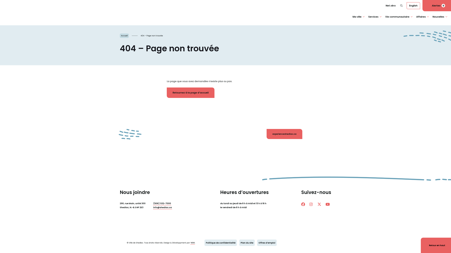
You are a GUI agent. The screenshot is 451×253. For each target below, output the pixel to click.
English (413, 5)
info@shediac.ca (162, 207)
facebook (304, 204)
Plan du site (247, 242)
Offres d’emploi (267, 242)
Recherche (401, 5)
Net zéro (391, 5)
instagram (312, 204)
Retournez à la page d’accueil (191, 92)
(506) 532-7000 (162, 203)
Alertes (438, 5)
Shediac (12, 6)
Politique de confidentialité (220, 242)
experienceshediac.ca (284, 133)
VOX (193, 242)
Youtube (328, 204)
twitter (320, 204)
